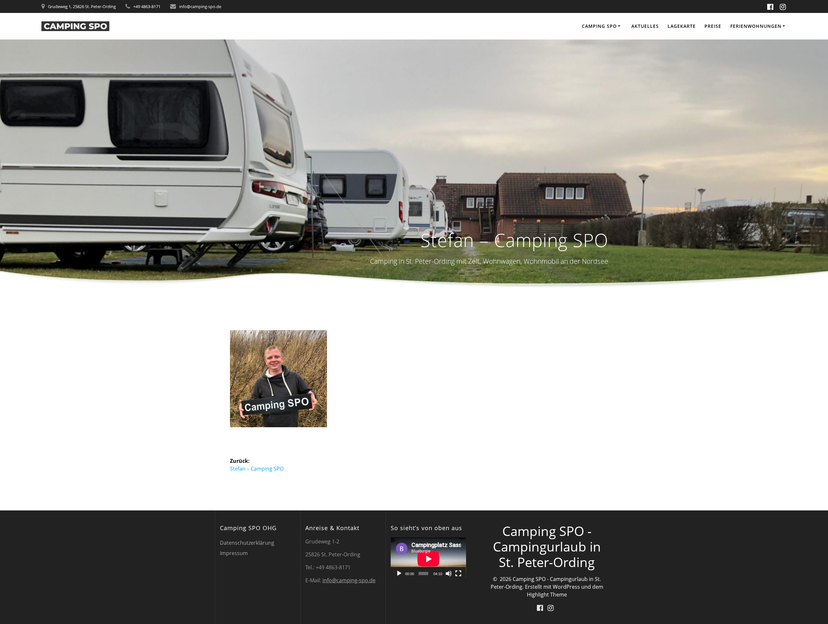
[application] (428, 559)
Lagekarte (682, 26)
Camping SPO (599, 26)
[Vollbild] (458, 573)
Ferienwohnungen (755, 26)
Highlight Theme (547, 594)
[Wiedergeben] (399, 573)
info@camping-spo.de (349, 580)
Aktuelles (645, 26)
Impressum (234, 553)
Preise (712, 26)
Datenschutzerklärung (247, 542)
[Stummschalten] (448, 573)
